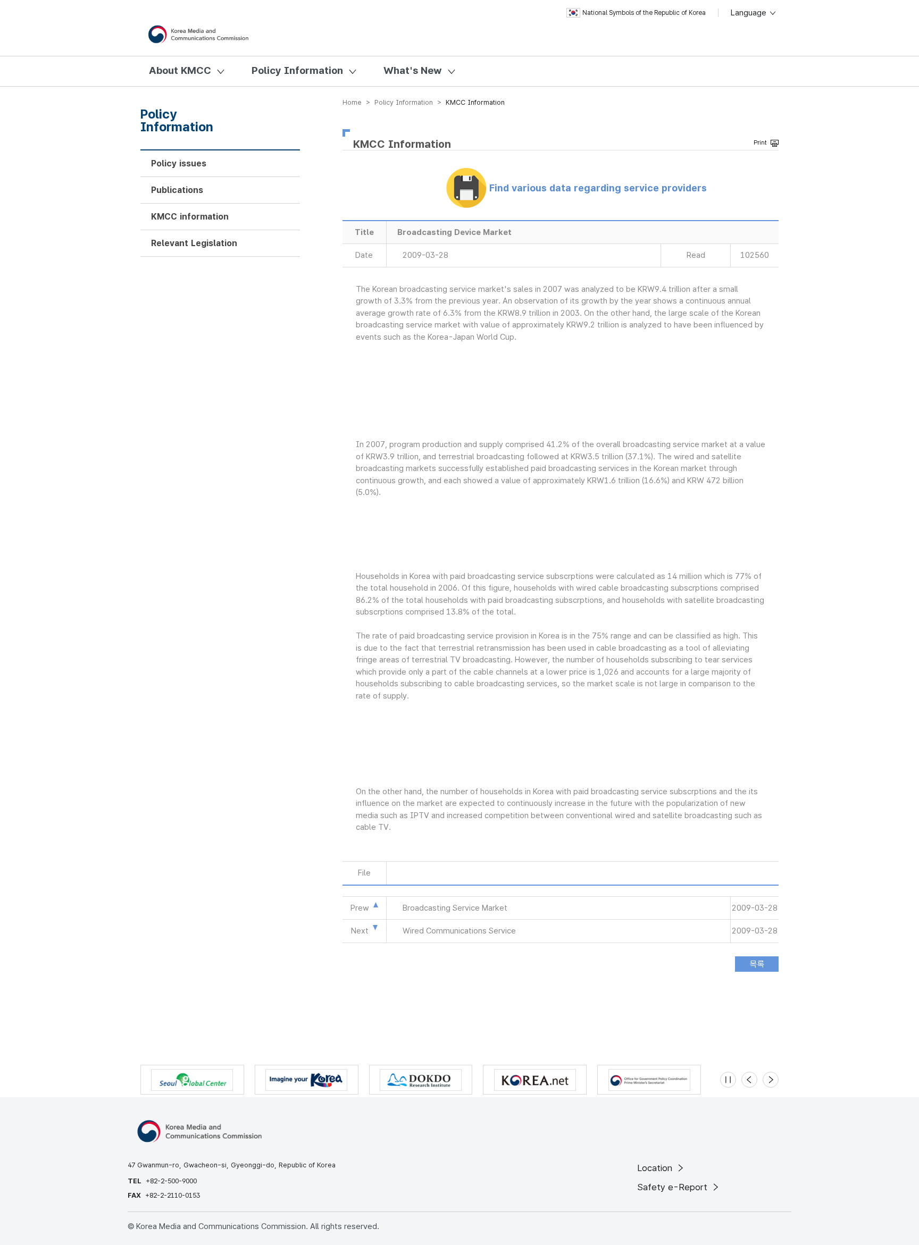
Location (656, 1168)
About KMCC (180, 70)
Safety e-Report (673, 1187)
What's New (412, 70)
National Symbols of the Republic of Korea (644, 12)
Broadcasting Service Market (455, 908)
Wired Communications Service (459, 931)
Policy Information (297, 70)
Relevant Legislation (194, 243)
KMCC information (190, 217)
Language (749, 13)
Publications (177, 190)
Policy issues (178, 163)
